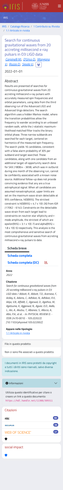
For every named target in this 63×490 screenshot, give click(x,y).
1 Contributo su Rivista (46, 26)
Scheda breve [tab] (17, 248)
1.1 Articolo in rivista (18, 30)
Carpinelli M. (13, 59)
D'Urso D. (29, 59)
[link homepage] (12, 6)
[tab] (46, 262)
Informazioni (15, 383)
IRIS (4, 26)
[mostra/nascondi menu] (59, 6)
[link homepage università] (40, 6)
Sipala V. (27, 64)
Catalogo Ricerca (19, 26)
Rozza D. (14, 64)
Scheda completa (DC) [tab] (23, 262)
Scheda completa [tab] (20, 255)
